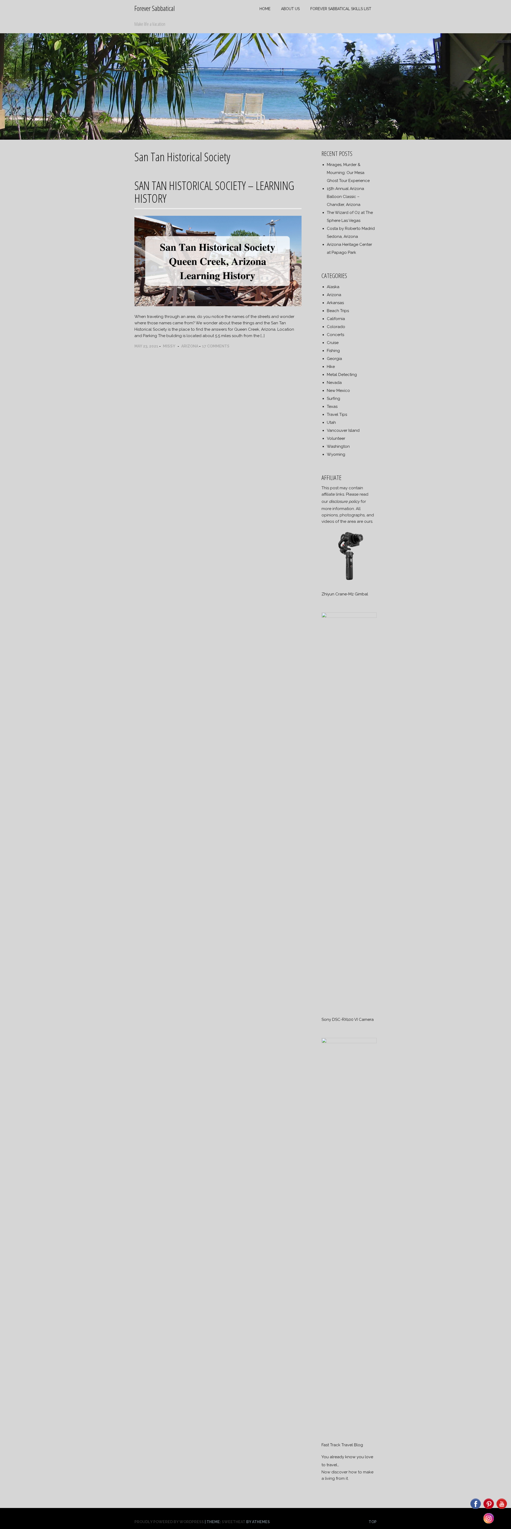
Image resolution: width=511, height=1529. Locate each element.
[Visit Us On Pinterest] (488, 1508)
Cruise (333, 342)
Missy (169, 346)
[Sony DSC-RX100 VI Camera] (349, 616)
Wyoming (336, 454)
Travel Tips (337, 414)
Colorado (336, 326)
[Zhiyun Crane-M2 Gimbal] (349, 582)
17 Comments (215, 346)
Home (264, 9)
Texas (332, 406)
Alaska (333, 286)
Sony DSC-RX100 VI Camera (348, 1019)
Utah (331, 422)
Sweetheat (233, 1522)
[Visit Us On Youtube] (501, 1508)
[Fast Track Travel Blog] (349, 1041)
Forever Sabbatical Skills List (340, 9)
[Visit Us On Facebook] (475, 1508)
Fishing (333, 350)
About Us (290, 9)
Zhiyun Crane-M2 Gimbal (345, 594)
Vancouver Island (343, 430)
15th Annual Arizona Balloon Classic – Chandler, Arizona (345, 196)
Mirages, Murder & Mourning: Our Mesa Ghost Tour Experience (348, 172)
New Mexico (338, 390)
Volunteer (336, 438)
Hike (331, 366)
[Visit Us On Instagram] (488, 1523)
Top (373, 1522)
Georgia (334, 358)
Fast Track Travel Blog (342, 1445)
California (336, 318)
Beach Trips (338, 310)
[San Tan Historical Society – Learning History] (218, 305)
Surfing (333, 398)
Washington (338, 446)
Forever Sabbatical (154, 8)
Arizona (189, 346)
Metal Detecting (342, 374)
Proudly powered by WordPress (169, 1522)
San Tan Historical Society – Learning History (214, 191)
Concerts (335, 334)
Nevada (334, 382)
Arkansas (335, 302)
